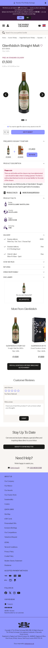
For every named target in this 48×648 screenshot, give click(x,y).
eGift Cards (8, 519)
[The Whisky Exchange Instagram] (14, 593)
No (28, 17)
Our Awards (8, 490)
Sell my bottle (24, 299)
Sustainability (8, 499)
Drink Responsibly (10, 272)
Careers (7, 504)
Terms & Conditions (10, 547)
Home (4, 38)
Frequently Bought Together (15, 141)
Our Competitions (10, 532)
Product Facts (9, 198)
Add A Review (8, 387)
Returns (6, 267)
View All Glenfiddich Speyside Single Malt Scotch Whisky (24, 366)
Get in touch (14, 468)
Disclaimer (7, 277)
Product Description (12, 163)
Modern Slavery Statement (13, 561)
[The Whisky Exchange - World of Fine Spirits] (23, 25)
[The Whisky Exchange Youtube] (18, 593)
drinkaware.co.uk (29, 643)
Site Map (7, 514)
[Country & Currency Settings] (44, 25)
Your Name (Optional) (10, 394)
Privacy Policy (9, 552)
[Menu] (3, 25)
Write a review (8, 402)
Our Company (9, 481)
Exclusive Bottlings (10, 528)
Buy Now (32, 155)
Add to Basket (28, 132)
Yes (20, 17)
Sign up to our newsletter (24, 447)
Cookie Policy (9, 556)
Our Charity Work (10, 495)
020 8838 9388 (36, 468)
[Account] (7, 25)
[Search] (4, 32)
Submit (24, 418)
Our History (8, 486)
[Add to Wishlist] (41, 46)
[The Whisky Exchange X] (10, 593)
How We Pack (9, 262)
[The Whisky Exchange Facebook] (5, 593)
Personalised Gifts (10, 523)
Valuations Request (10, 537)
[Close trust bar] (45, 3)
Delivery (6, 235)
